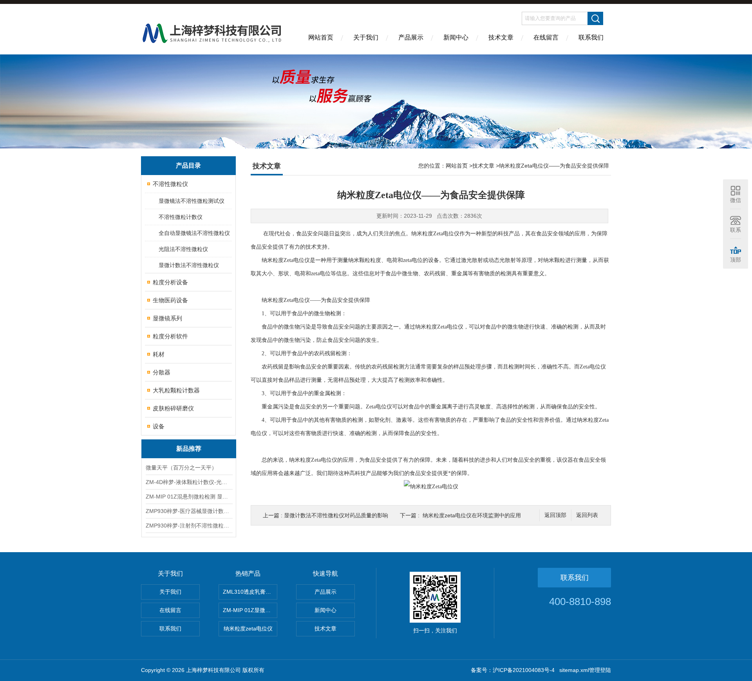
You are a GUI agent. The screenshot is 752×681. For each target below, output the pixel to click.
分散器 (161, 372)
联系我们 (591, 37)
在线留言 (546, 37)
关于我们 (365, 37)
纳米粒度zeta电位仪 (248, 628)
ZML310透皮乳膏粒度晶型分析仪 (250, 592)
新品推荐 (188, 448)
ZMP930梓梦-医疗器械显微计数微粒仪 (189, 511)
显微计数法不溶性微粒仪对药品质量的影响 (336, 515)
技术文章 (500, 37)
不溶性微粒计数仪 (180, 217)
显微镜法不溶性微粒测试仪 (191, 201)
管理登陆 (600, 670)
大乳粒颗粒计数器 (176, 390)
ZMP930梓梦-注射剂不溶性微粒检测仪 (189, 525)
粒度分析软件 (170, 336)
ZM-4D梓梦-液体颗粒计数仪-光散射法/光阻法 (189, 482)
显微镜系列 (167, 318)
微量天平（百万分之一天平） (181, 467)
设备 (158, 426)
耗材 (158, 354)
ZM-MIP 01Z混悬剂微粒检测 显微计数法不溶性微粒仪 (189, 496)
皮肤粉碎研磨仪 (173, 408)
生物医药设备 (170, 300)
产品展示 (410, 37)
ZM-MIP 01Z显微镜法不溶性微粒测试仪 (250, 610)
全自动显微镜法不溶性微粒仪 (194, 233)
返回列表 (587, 515)
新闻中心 (455, 37)
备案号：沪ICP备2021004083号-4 (513, 670)
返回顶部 (555, 515)
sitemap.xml (574, 670)
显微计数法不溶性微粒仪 (189, 265)
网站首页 (320, 37)
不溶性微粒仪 (170, 184)
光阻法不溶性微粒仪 (183, 249)
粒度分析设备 (170, 282)
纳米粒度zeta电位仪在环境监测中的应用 (472, 515)
